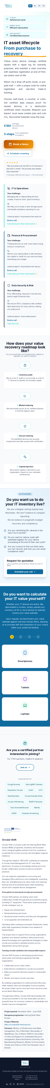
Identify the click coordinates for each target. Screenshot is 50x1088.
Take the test (14, 324)
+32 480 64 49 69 (31, 1076)
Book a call (13, 220)
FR (39, 6)
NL (35, 6)
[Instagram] (10, 1084)
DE (44, 6)
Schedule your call (24, 572)
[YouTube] (14, 1084)
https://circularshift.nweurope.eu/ (17, 1025)
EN (30, 6)
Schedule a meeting (19, 153)
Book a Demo (20, 144)
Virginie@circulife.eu (31, 1077)
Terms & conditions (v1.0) (35, 1084)
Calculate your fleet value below (22, 224)
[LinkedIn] (7, 1084)
